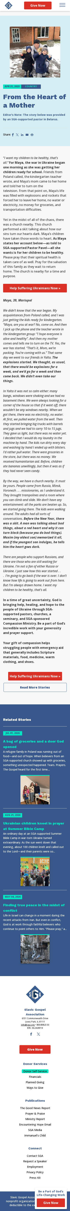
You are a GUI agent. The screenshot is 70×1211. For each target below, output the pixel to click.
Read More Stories (35, 687)
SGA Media (35, 1130)
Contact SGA (35, 1156)
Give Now (37, 5)
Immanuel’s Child (35, 1135)
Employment (35, 1167)
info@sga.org (28, 1024)
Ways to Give (35, 1088)
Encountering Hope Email (35, 1124)
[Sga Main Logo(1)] (35, 994)
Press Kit (35, 1178)
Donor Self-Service (35, 1071)
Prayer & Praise (35, 1113)
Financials (35, 1077)
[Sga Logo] (8, 5)
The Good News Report (35, 1108)
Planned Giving (35, 1082)
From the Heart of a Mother (34, 101)
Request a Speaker (35, 1161)
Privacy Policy (35, 1172)
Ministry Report (35, 1119)
